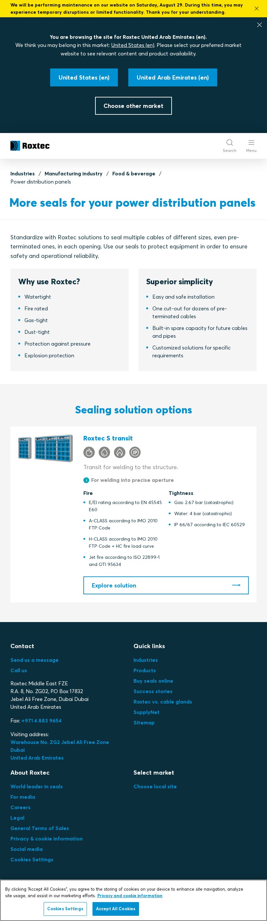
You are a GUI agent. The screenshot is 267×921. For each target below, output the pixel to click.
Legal (17, 817)
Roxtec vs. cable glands (163, 701)
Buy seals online (153, 680)
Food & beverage (133, 173)
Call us (18, 670)
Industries (22, 173)
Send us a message (34, 660)
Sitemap (144, 722)
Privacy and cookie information (129, 895)
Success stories (153, 691)
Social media (26, 849)
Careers (20, 807)
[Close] (259, 24)
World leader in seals (36, 786)
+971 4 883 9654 (41, 720)
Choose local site (155, 786)
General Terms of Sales (39, 828)
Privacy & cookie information (46, 838)
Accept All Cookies (115, 908)
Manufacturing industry (74, 173)
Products (145, 670)
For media (22, 797)
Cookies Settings (31, 859)
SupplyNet (147, 712)
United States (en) (132, 45)
